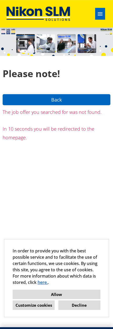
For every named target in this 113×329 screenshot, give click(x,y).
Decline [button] (79, 305)
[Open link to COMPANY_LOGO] (38, 14)
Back (56, 100)
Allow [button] (56, 294)
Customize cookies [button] (34, 305)
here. (43, 282)
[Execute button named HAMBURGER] (100, 14)
